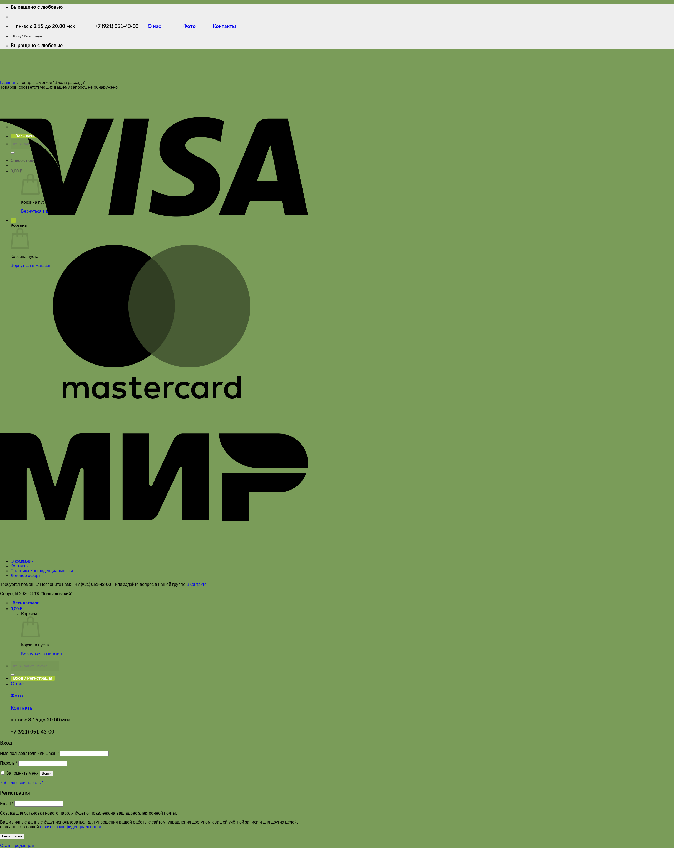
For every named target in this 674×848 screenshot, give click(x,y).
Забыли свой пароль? (21, 782)
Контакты (223, 26)
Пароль (8, 763)
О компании (22, 561)
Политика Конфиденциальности (42, 570)
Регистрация (12, 836)
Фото (192, 26)
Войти (46, 773)
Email (6, 803)
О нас (158, 26)
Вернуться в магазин (41, 654)
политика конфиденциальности (70, 827)
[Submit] (13, 675)
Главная (8, 82)
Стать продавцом (17, 845)
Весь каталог (26, 603)
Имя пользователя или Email (29, 753)
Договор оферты (27, 575)
